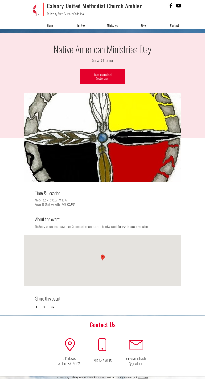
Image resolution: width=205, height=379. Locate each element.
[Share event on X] (44, 307)
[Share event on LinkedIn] (52, 307)
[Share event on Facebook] (36, 307)
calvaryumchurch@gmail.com (136, 361)
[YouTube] (179, 6)
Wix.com (143, 377)
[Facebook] (171, 6)
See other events (102, 78)
